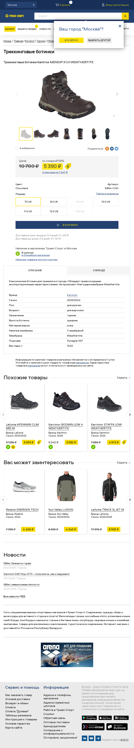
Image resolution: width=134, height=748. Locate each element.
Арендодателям (54, 726)
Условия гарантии (17, 723)
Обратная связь (54, 718)
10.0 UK (106, 201)
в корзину (70, 225)
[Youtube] (91, 738)
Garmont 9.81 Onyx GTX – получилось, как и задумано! (36, 574)
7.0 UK (28, 201)
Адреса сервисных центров (56, 704)
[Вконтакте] (84, 738)
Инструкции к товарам (21, 719)
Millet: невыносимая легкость (21, 584)
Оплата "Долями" (17, 711)
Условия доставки (17, 699)
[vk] (112, 149)
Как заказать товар (18, 695)
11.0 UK (28, 211)
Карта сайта (13, 727)
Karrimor (72, 295)
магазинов (82, 362)
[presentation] (19, 93)
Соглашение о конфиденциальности (58, 732)
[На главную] (14, 15)
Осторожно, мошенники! (60, 737)
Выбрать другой (99, 40)
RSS (23, 596)
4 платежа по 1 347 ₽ (55, 172)
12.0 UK (54, 211)
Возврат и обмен (16, 703)
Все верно (71, 40)
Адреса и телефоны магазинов (57, 696)
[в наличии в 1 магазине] (93, 447)
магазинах (34, 365)
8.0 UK (54, 201)
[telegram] (116, 149)
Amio (124, 740)
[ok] (107, 149)
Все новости (11, 596)
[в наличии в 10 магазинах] (8, 447)
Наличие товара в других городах (37, 259)
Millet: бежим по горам (17, 563)
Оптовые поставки (56, 722)
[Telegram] (98, 738)
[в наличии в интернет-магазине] (13, 447)
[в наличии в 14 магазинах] (51, 447)
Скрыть (122, 377)
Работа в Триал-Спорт (58, 710)
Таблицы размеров (18, 715)
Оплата (10, 707)
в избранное (27, 148)
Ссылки (48, 714)
